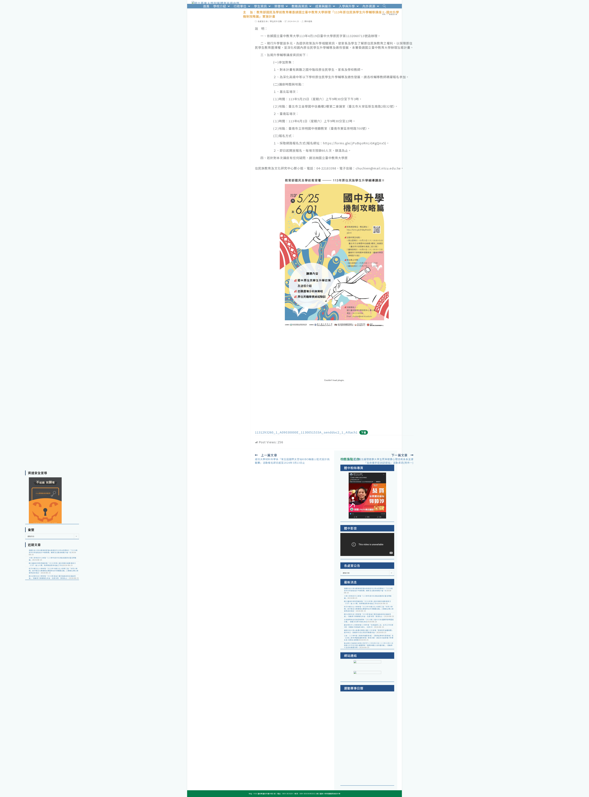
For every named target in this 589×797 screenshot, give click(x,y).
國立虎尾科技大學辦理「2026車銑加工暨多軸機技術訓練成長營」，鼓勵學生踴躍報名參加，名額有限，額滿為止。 (52, 577)
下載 (363, 432)
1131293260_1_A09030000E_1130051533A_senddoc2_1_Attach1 (306, 432)
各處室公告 (263, 21)
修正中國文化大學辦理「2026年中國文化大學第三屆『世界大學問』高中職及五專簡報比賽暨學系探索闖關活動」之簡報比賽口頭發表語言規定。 (53, 570)
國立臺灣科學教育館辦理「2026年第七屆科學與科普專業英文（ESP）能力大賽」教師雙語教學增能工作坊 (52, 564)
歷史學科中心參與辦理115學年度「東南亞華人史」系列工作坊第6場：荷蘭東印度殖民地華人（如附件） (368, 626)
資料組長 (308, 21)
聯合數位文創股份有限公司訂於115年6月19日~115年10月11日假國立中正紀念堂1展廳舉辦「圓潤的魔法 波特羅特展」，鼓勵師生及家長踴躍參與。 (368, 645)
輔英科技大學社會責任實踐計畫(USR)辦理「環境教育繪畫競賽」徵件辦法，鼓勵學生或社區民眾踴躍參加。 (368, 631)
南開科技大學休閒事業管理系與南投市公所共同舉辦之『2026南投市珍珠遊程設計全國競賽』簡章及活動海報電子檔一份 (53, 551)
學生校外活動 (276, 21)
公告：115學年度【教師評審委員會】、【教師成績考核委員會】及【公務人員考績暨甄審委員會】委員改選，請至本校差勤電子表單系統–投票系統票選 (368, 637)
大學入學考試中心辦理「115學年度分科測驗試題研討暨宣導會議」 (52, 559)
